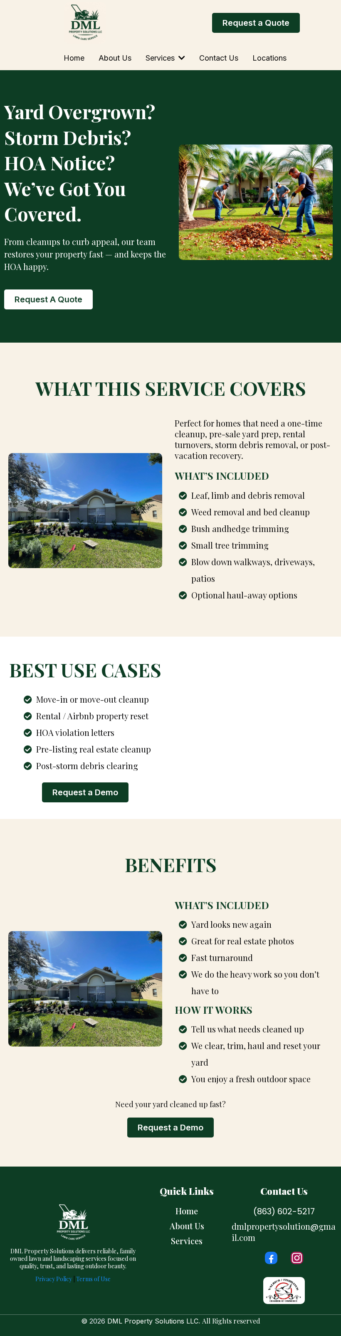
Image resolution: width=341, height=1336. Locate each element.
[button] (181, 58)
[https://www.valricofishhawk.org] (284, 1290)
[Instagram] (297, 1258)
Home (186, 1210)
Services (187, 1240)
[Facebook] (271, 1258)
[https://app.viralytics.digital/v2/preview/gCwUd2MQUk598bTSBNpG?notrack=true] (85, 23)
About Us (187, 1225)
